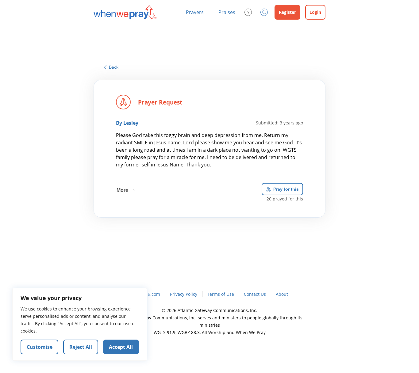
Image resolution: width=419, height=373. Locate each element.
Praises (226, 12)
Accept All (121, 347)
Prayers (195, 12)
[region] (79, 324)
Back (113, 67)
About (282, 294)
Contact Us (255, 294)
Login (315, 12)
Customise (39, 347)
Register (287, 12)
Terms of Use (220, 294)
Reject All (80, 347)
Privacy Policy (183, 294)
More (126, 188)
